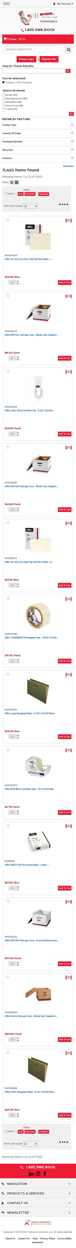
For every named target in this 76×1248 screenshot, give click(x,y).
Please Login (26, 59)
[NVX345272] (38, 313)
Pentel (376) (12, 95)
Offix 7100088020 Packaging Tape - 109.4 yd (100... (31, 637)
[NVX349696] (38, 1070)
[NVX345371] (38, 540)
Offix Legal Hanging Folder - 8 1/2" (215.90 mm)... (30, 713)
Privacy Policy (47, 1238)
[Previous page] (62, 205)
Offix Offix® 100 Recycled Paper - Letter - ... (27, 865)
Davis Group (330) (14, 105)
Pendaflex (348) (13, 102)
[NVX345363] (38, 237)
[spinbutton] (12, 282)
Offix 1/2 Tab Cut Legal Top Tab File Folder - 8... (29, 562)
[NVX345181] (38, 388)
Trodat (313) (11, 109)
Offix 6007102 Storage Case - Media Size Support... (31, 486)
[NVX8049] (38, 843)
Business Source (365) (16, 98)
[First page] (60, 205)
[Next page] (65, 205)
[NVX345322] (38, 918)
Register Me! (49, 59)
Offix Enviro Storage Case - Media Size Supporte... (31, 1016)
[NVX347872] (38, 767)
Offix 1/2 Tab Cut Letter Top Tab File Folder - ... (28, 259)
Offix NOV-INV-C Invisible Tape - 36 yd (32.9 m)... (30, 789)
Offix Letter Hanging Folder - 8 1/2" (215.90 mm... (30, 1092)
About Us (10, 1238)
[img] (38, 17)
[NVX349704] (38, 691)
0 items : (16, 39)
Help (35, 1238)
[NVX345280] (38, 464)
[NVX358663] (38, 994)
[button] (18, 281)
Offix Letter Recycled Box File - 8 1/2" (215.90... (29, 410)
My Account (64, 3)
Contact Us (24, 1238)
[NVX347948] (38, 616)
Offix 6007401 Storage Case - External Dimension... (31, 940)
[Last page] (67, 205)
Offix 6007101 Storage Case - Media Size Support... (31, 335)
